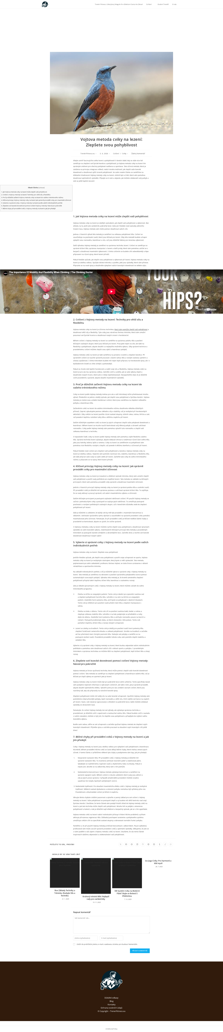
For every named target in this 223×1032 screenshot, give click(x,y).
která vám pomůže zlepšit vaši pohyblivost (131, 329)
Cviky (124, 153)
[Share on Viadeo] (165, 844)
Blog (111, 1001)
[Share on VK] (148, 844)
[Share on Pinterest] (131, 844)
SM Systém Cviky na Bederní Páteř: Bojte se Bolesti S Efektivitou (127, 893)
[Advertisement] (111, 26)
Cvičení (116, 153)
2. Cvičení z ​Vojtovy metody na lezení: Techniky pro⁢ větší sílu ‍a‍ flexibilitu (25, 195)
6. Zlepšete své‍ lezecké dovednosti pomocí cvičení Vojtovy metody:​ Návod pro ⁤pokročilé (31, 206)
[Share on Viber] (143, 844)
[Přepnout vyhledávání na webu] (180, 4)
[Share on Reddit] (154, 844)
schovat (41, 188)
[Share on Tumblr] (159, 844)
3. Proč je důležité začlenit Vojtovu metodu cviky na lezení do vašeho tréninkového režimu (32, 197)
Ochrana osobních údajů (111, 1008)
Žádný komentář (138, 153)
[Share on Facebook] (126, 844)
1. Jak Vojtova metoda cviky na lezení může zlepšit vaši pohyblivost (24, 192)
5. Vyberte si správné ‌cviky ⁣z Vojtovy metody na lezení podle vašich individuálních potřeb (31, 203)
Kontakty (111, 1004)
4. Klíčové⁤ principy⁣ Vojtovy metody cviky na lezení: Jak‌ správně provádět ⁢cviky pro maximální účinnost (36, 200)
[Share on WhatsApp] (170, 844)
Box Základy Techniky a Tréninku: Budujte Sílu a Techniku (64, 893)
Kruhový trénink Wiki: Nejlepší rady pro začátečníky (96, 897)
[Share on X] (120, 844)
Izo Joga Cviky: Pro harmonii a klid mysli (158, 862)
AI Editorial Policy (111, 1029)
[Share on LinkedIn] (137, 844)
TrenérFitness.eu (87, 153)
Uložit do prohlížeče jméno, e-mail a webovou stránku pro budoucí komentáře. (107, 944)
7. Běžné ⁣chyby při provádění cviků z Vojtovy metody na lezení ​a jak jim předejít (28, 208)
